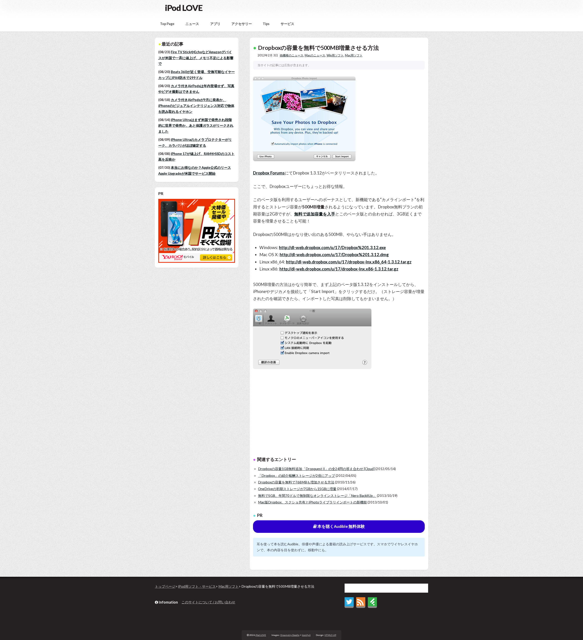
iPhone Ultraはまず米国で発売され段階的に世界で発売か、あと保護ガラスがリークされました (195, 125)
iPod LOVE (183, 8)
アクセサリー (241, 24)
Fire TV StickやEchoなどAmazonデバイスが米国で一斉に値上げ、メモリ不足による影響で (195, 58)
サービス (287, 24)
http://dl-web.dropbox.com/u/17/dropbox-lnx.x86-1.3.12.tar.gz (338, 268)
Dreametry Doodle (289, 635)
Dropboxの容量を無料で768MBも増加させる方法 (296, 482)
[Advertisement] (339, 414)
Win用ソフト (335, 55)
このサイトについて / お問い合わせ (208, 602)
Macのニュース (315, 55)
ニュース (192, 24)
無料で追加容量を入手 (314, 213)
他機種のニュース (291, 55)
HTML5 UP (330, 635)
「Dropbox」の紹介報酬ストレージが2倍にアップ (296, 476)
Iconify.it (306, 635)
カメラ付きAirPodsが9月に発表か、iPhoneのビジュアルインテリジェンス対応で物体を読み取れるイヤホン (196, 105)
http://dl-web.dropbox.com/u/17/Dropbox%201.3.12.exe (332, 247)
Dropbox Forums (269, 172)
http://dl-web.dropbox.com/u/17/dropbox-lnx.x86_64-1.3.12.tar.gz (349, 261)
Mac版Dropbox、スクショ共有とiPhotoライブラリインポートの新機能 (312, 502)
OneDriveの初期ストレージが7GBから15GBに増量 (297, 489)
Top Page (167, 24)
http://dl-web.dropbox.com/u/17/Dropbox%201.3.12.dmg (334, 254)
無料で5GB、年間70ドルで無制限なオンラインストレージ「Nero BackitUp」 (317, 496)
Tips (266, 24)
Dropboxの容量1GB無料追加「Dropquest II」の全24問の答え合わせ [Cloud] (316, 469)
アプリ (215, 24)
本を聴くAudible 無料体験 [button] (341, 526)
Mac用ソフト (354, 55)
